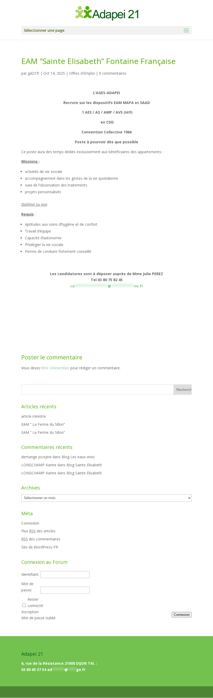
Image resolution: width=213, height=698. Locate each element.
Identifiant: (30, 574)
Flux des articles (38, 530)
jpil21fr (33, 73)
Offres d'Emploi (82, 73)
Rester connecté (35, 602)
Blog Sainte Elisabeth (84, 464)
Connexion (30, 523)
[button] (186, 31)
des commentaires (40, 539)
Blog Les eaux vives (78, 456)
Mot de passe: (27, 586)
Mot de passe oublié (38, 617)
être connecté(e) (55, 367)
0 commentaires (113, 73)
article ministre (33, 416)
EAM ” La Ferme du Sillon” (43, 424)
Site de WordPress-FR (39, 547)
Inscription (30, 611)
